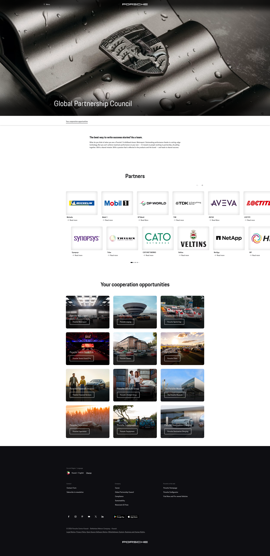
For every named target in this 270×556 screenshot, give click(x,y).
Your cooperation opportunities (77, 121)
